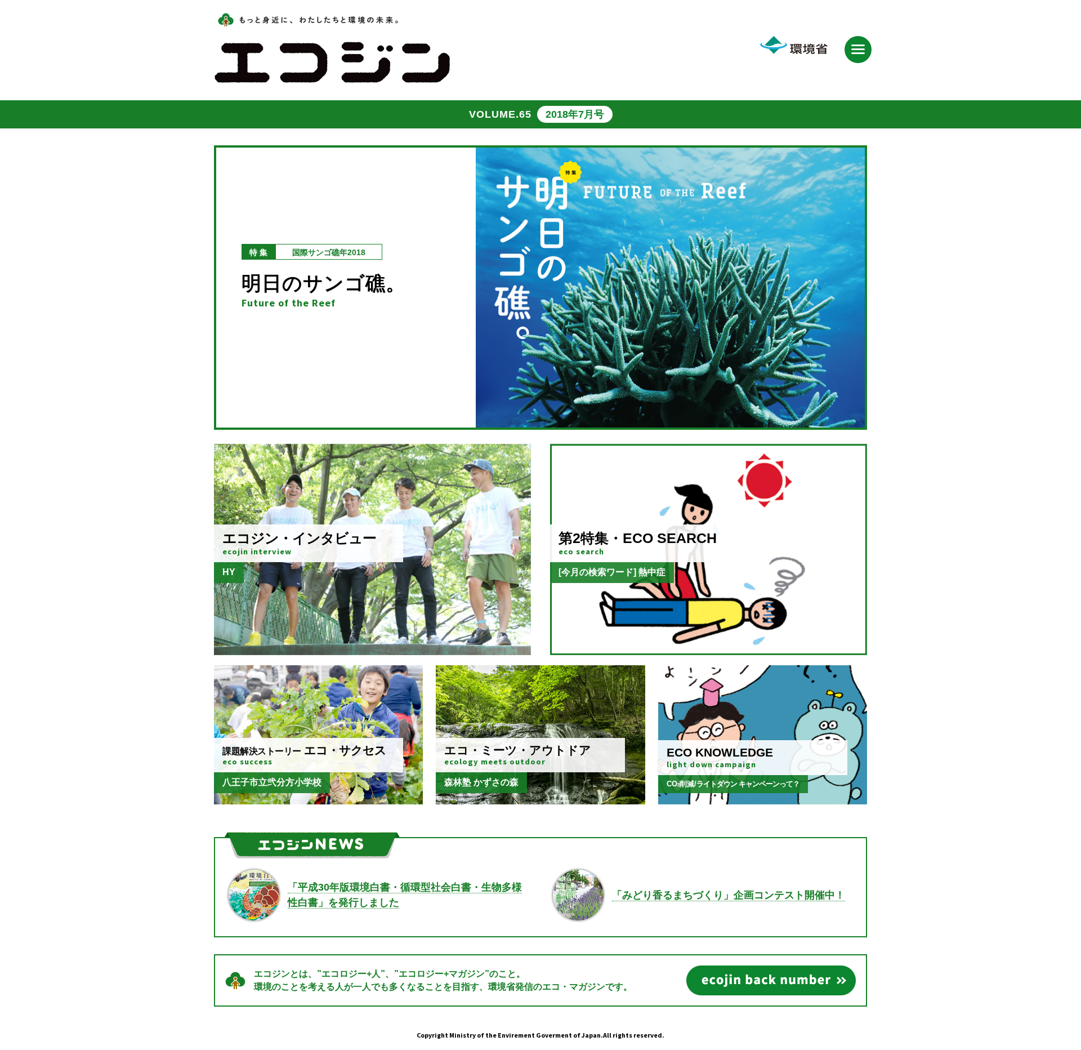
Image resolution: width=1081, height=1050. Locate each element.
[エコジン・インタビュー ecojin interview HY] (372, 650)
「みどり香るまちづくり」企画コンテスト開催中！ (728, 895)
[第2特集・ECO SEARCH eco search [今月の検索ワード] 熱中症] (708, 650)
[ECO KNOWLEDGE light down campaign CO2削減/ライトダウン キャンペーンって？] (762, 799)
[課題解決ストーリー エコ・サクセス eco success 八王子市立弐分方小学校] (318, 799)
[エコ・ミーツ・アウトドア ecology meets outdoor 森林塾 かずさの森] (540, 799)
